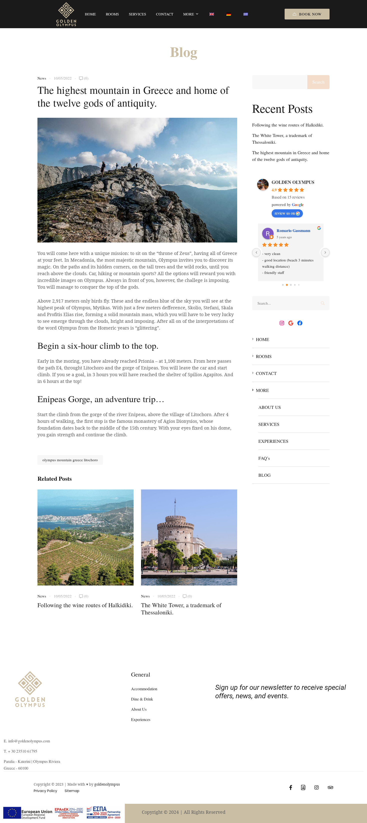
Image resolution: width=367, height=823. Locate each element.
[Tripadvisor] (330, 787)
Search (318, 82)
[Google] (291, 323)
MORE (262, 390)
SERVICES (268, 424)
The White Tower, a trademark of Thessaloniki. (181, 608)
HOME (262, 339)
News (41, 78)
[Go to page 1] (287, 285)
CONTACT (266, 373)
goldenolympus (107, 784)
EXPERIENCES (273, 441)
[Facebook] (300, 323)
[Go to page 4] (299, 285)
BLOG (264, 475)
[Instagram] (282, 323)
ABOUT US (269, 407)
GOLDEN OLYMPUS (293, 182)
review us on (285, 213)
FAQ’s (264, 458)
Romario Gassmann (293, 230)
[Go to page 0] (283, 285)
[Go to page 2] (291, 285)
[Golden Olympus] (66, 14)
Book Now (310, 13)
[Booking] (303, 787)
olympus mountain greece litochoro (70, 459)
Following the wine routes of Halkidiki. (85, 605)
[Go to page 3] (295, 285)
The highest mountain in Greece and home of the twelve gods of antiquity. (290, 155)
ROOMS (264, 356)
